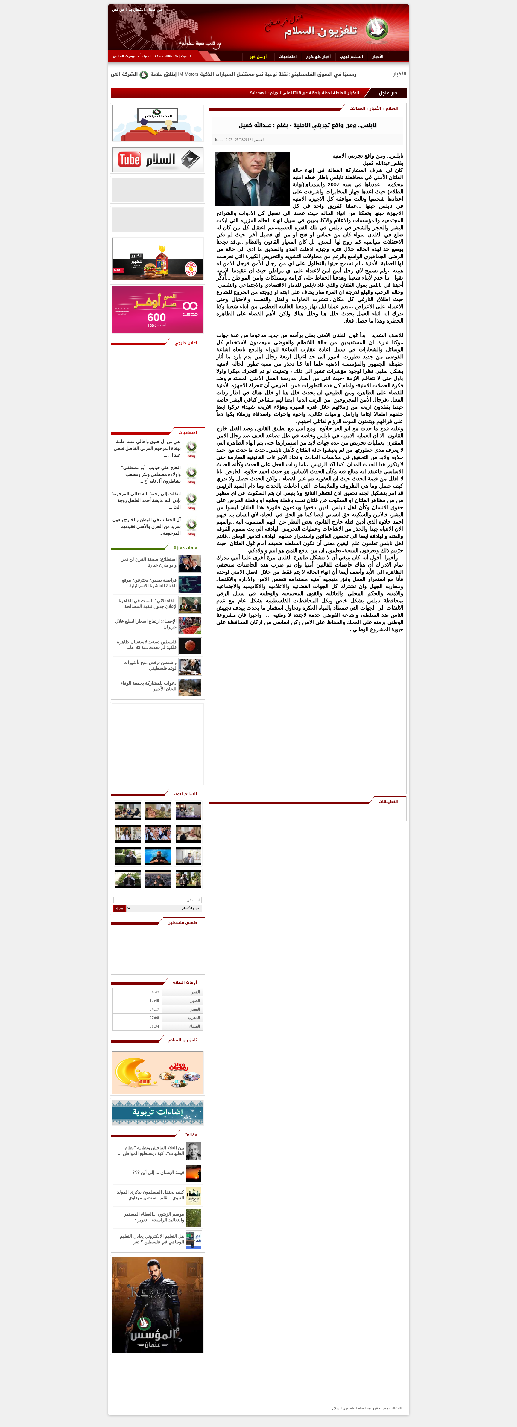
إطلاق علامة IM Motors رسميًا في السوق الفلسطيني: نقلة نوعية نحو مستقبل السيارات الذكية (338, 74)
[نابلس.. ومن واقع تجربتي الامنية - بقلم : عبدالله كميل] (252, 204)
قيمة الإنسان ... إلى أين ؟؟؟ (158, 1172)
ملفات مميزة (185, 548)
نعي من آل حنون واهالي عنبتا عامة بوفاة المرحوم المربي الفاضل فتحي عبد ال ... (147, 451)
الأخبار (375, 108)
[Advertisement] (360, 699)
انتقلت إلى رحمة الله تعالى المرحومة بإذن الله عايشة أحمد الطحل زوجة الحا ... (146, 503)
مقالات (191, 1134)
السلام (392, 108)
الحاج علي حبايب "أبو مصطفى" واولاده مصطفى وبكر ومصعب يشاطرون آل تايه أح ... (151, 477)
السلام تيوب (185, 794)
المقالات (357, 108)
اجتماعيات (188, 432)
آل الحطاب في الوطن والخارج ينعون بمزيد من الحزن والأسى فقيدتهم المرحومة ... (146, 529)
